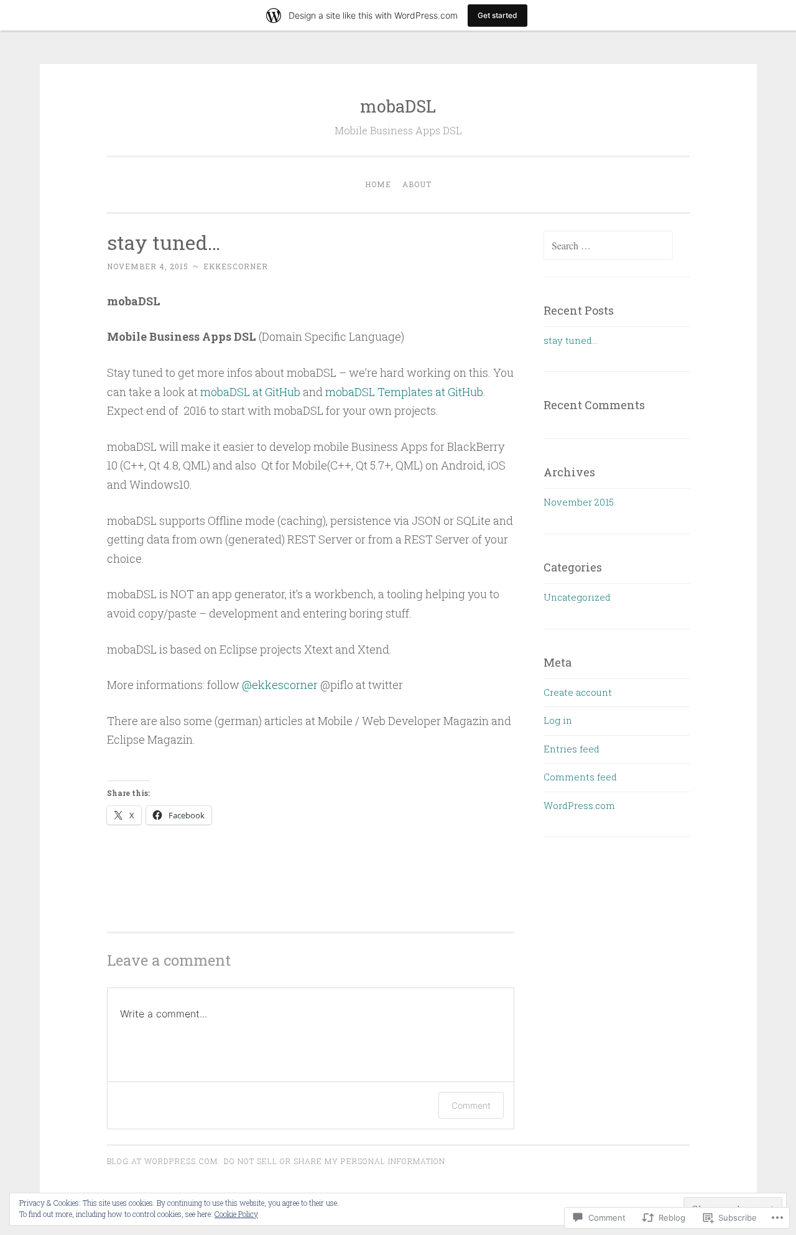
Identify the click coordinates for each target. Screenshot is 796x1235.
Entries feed (571, 748)
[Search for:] (608, 245)
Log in (558, 720)
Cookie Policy (236, 1214)
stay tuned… (571, 340)
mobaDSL (398, 106)
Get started (497, 15)
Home (378, 184)
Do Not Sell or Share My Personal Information (334, 1161)
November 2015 (579, 502)
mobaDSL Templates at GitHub (404, 391)
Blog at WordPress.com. (163, 1161)
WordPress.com (579, 805)
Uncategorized (577, 597)
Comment (471, 1105)
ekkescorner (235, 266)
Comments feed (580, 776)
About (417, 184)
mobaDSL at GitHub (250, 391)
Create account (578, 692)
